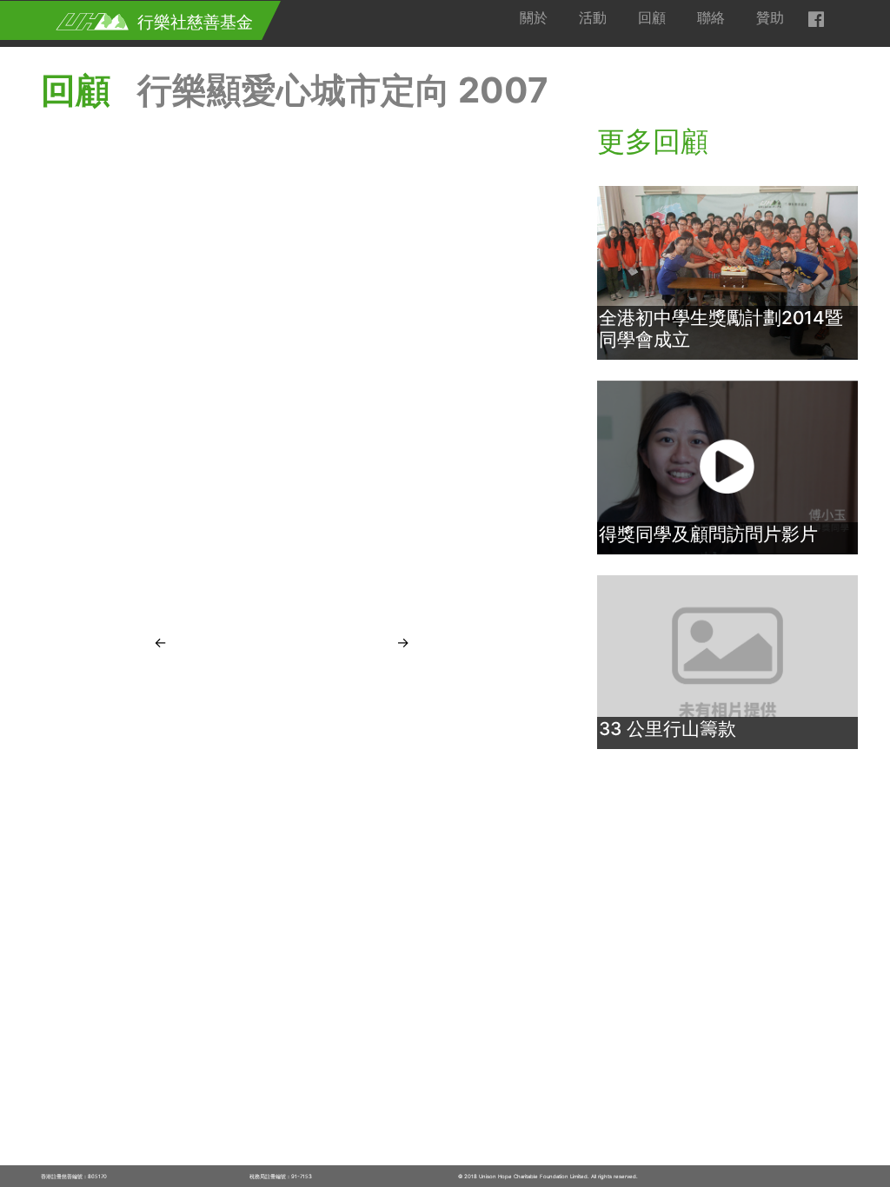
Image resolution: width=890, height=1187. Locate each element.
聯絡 (711, 17)
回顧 (652, 17)
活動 (593, 17)
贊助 (770, 17)
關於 (534, 17)
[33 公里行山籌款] (727, 661)
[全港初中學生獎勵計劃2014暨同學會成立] (727, 272)
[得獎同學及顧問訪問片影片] (727, 466)
